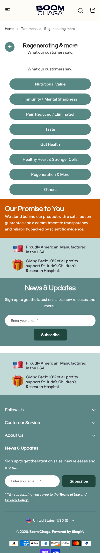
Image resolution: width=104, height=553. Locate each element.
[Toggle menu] (7, 10)
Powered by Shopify (68, 531)
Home (9, 28)
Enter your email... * (26, 481)
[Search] (80, 10)
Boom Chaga (40, 531)
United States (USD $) (50, 520)
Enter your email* (24, 320)
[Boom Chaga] (50, 10)
